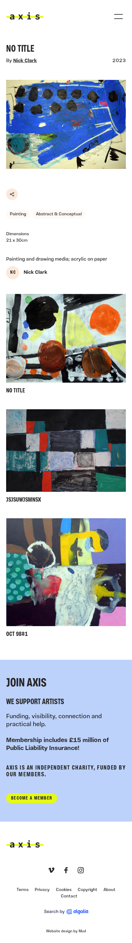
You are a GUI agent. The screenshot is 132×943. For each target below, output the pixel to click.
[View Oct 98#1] (66, 579)
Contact (69, 896)
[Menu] (118, 16)
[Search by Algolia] (66, 911)
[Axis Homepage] (25, 16)
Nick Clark (25, 60)
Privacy (42, 890)
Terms (23, 890)
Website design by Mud (66, 931)
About (109, 890)
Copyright (87, 890)
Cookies (64, 890)
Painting (18, 214)
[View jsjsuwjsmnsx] (66, 457)
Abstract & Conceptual (59, 214)
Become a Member (31, 798)
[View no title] (66, 345)
